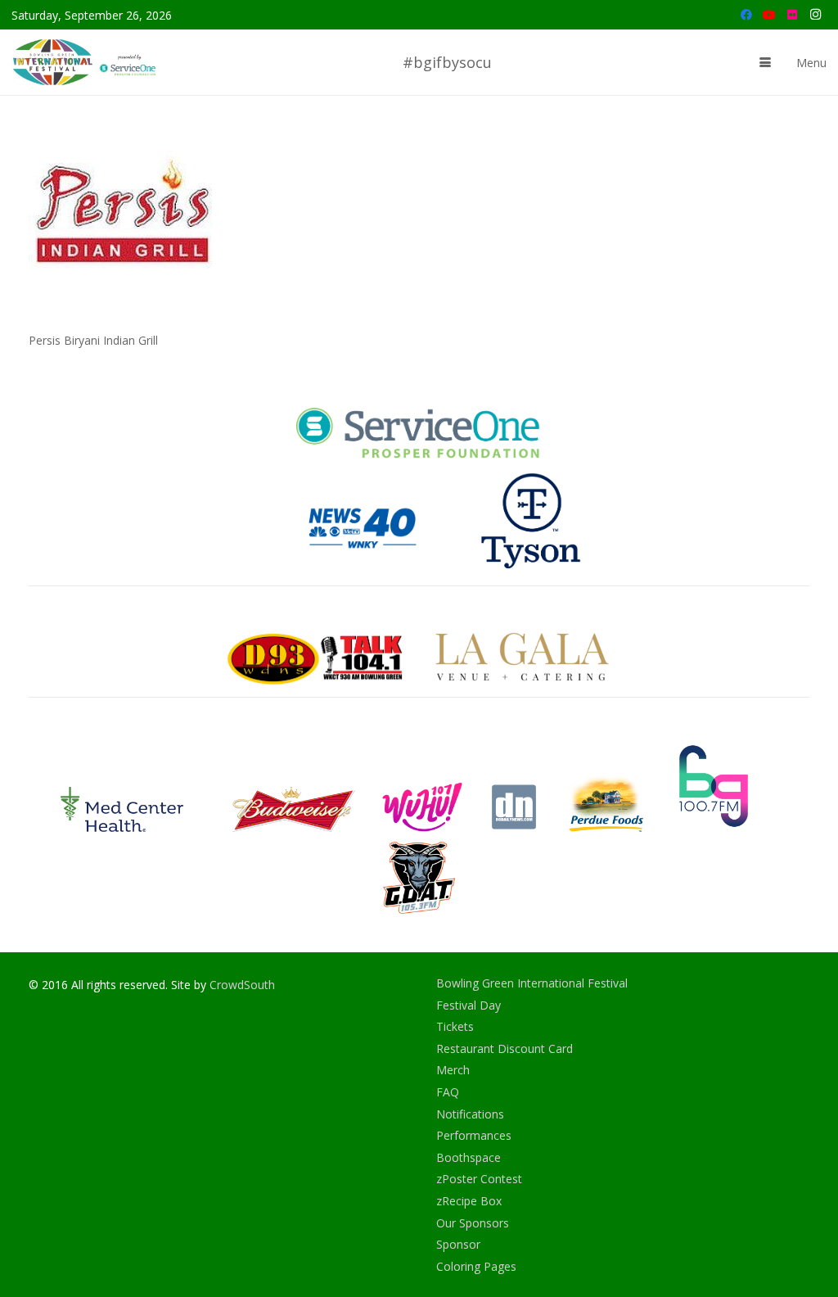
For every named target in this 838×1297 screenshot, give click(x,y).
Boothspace (468, 1157)
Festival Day (468, 1005)
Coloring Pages (476, 1266)
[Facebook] (746, 14)
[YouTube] (769, 14)
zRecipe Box (469, 1201)
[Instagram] (815, 14)
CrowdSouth (242, 984)
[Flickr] (792, 14)
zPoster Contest (479, 1178)
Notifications (470, 1114)
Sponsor (458, 1244)
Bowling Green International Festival (532, 983)
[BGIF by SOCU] (85, 62)
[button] (765, 62)
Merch (453, 1070)
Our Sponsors (472, 1223)
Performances (473, 1135)
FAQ (447, 1092)
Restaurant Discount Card (504, 1048)
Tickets (455, 1026)
